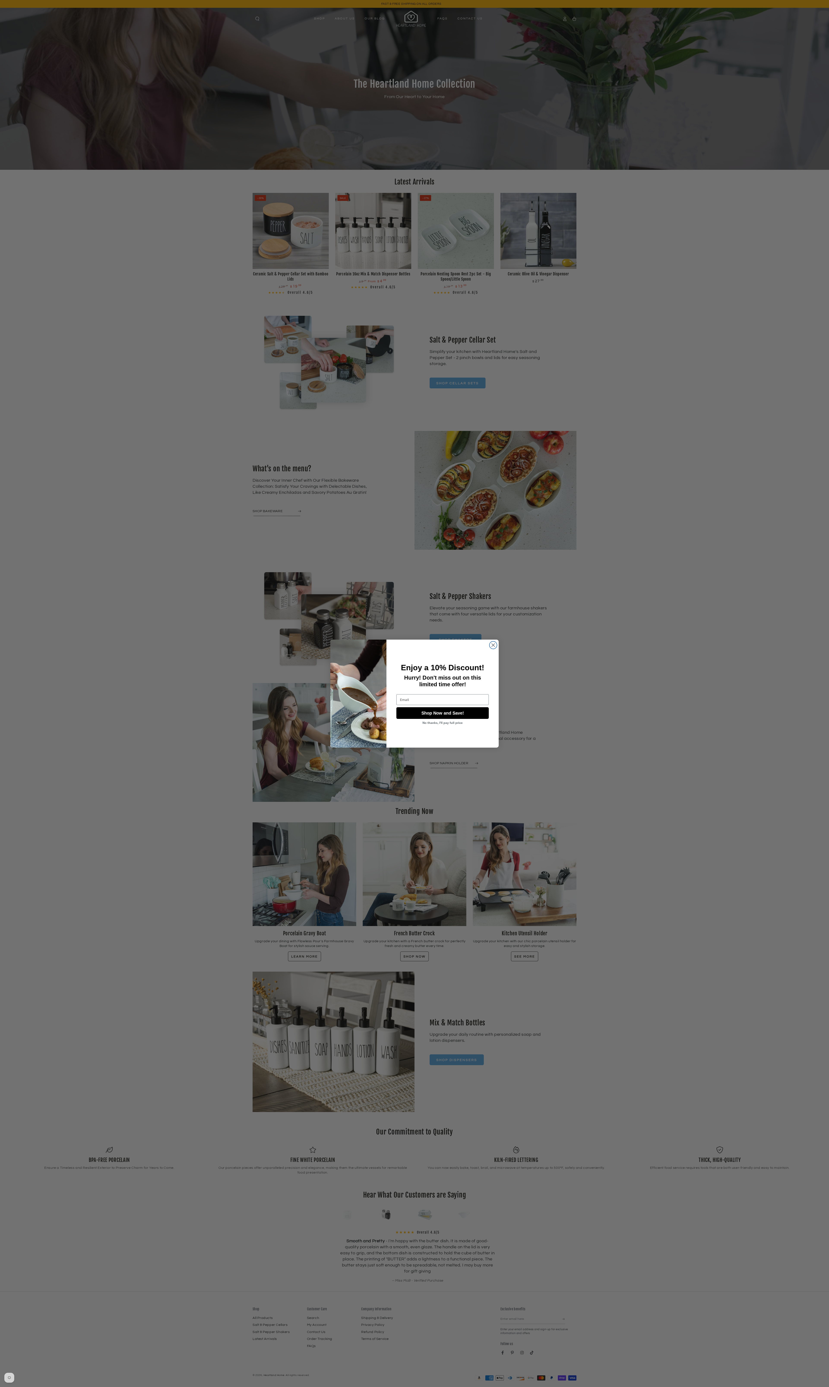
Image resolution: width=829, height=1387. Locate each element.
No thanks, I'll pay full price (442, 722)
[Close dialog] (493, 645)
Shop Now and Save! (442, 713)
